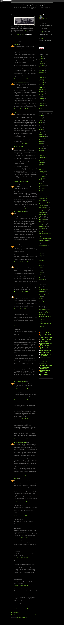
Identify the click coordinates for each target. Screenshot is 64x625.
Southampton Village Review (45, 348)
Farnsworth (41, 134)
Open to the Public (43, 295)
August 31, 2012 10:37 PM (21, 609)
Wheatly (41, 187)
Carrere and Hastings (43, 202)
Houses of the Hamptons (45, 350)
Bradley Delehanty (43, 198)
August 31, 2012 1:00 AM (21, 525)
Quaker (40, 296)
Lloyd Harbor (42, 81)
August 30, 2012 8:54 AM (21, 241)
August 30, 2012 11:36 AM (21, 326)
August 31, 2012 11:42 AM (21, 537)
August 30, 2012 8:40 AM (21, 181)
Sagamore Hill (42, 176)
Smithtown (41, 102)
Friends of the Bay (43, 311)
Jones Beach (41, 291)
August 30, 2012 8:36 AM (21, 143)
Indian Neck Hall (42, 145)
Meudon (13, 37)
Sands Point (41, 98)
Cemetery (41, 288)
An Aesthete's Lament (45, 357)
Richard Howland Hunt (44, 237)
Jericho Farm (41, 148)
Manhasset (41, 84)
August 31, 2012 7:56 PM (21, 585)
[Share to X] (28, 34)
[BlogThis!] (27, 34)
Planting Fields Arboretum (45, 320)
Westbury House (42, 185)
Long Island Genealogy (45, 362)
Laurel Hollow (42, 79)
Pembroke (41, 169)
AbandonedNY (43, 373)
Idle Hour (41, 143)
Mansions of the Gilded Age (45, 335)
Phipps (40, 267)
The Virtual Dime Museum (46, 365)
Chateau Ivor (42, 126)
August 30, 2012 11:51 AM (21, 378)
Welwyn (40, 183)
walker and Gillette (43, 245)
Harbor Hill (41, 138)
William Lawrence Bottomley (45, 242)
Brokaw (40, 253)
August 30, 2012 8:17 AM (21, 78)
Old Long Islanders (43, 293)
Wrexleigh (41, 190)
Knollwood (41, 154)
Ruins (40, 298)
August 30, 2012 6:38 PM (21, 516)
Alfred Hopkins (42, 197)
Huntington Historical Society (45, 313)
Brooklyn (41, 286)
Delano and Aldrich (43, 207)
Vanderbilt (41, 276)
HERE (26, 30)
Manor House (42, 159)
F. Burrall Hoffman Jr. (43, 211)
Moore (40, 264)
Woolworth (41, 279)
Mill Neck (41, 88)
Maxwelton (41, 162)
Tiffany (40, 274)
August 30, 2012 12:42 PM (21, 399)
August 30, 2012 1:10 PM (21, 418)
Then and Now (42, 302)
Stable (40, 300)
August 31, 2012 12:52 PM (21, 557)
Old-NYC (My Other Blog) (44, 359)
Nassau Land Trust (43, 314)
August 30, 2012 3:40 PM (21, 502)
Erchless (41, 133)
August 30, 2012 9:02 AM (21, 261)
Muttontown (42, 89)
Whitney (41, 278)
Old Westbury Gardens (44, 318)
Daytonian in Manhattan (45, 333)
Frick (40, 257)
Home (24, 615)
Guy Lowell (41, 216)
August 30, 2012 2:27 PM (21, 475)
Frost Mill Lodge (42, 136)
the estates (47, 27)
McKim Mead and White (44, 230)
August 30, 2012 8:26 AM (21, 108)
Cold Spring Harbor (43, 62)
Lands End (41, 155)
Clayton (41, 129)
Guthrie (24, 35)
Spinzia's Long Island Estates (45, 371)
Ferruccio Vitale (42, 212)
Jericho (40, 75)
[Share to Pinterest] (31, 34)
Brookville (41, 58)
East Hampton (42, 65)
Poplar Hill (41, 173)
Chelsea (40, 127)
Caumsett (41, 122)
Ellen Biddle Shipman (44, 209)
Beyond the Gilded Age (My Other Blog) (45, 355)
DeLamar (41, 255)
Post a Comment (14, 612)
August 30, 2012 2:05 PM (21, 439)
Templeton (41, 180)
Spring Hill (41, 178)
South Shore (41, 103)
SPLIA (40, 321)
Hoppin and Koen (43, 221)
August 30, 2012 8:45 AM (21, 208)
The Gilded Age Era (44, 352)
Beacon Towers (42, 119)
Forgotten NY (43, 363)
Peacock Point (42, 168)
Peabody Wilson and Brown (45, 233)
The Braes (41, 181)
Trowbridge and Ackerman (45, 238)
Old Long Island (32, 5)
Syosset (40, 107)
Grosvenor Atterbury (43, 214)
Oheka (40, 166)
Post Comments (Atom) (22, 617)
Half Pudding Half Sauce (45, 339)
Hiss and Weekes (42, 219)
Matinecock (41, 86)
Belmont (41, 251)
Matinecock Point (43, 161)
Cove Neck (41, 63)
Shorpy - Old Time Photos (46, 337)
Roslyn (40, 96)
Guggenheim (41, 260)
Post (40, 269)
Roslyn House (42, 174)
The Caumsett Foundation (45, 323)
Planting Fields (42, 171)
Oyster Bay (41, 95)
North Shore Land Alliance (45, 316)
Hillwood (41, 141)
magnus (16, 44)
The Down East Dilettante (20, 82)
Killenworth (41, 150)
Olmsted (41, 232)
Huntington (41, 72)
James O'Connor (42, 225)
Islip (40, 74)
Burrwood (41, 120)
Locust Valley (42, 82)
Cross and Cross (42, 205)
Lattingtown (30, 35)
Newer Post (13, 615)
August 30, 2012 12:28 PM (21, 389)
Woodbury (41, 109)
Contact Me (41, 45)
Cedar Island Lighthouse (44, 309)
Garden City (41, 67)
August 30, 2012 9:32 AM (21, 291)
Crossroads (41, 131)
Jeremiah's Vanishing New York (46, 344)
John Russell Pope (43, 226)
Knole (40, 152)
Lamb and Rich (42, 228)
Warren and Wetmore (43, 240)
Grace (40, 258)
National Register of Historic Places (44, 368)
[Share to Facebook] (29, 34)
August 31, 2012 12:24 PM (21, 548)
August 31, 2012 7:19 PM (21, 576)
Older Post (34, 615)
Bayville (40, 56)
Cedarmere (41, 124)
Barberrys (41, 117)
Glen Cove (41, 68)
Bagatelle (41, 115)
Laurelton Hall (42, 157)
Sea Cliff (41, 100)
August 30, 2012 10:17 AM (21, 308)
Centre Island (42, 60)
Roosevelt (41, 272)
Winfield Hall (42, 188)
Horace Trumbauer (43, 223)
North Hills (41, 91)
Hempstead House (43, 140)
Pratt (40, 271)
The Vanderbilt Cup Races (44, 375)
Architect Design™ (44, 341)
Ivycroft (40, 147)
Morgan (40, 265)
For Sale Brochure (43, 289)
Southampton (42, 105)
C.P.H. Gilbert (18, 35)
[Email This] (26, 34)
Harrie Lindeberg (42, 218)
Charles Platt (42, 204)
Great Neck (41, 70)
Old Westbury (42, 93)
